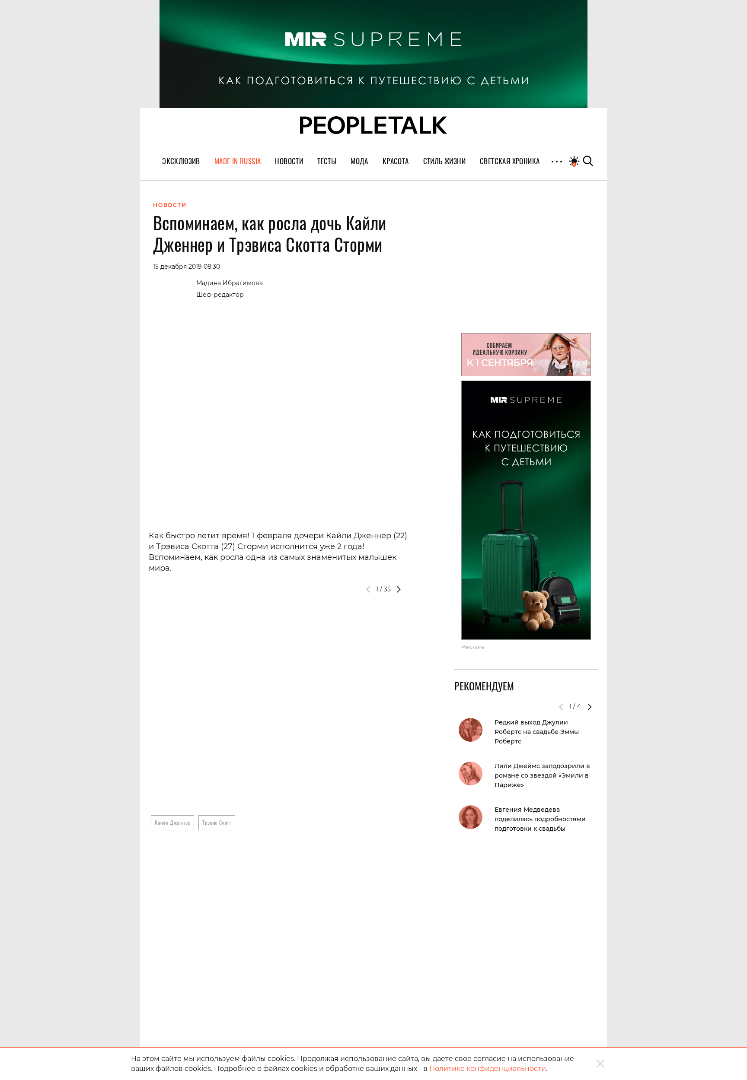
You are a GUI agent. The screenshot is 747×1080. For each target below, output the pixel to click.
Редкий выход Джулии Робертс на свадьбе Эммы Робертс (537, 731)
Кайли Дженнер (358, 535)
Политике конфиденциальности (487, 1068)
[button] (398, 589)
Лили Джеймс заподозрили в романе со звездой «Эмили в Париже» (542, 775)
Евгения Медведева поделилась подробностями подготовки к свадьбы (540, 819)
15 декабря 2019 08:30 (186, 266)
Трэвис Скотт (216, 822)
